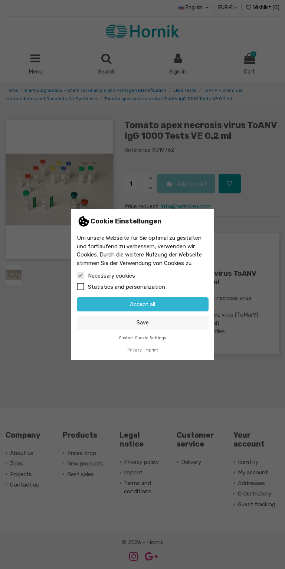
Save (143, 322)
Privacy (134, 350)
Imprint (151, 350)
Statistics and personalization (126, 287)
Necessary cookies (111, 275)
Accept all (142, 304)
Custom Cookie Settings (142, 338)
